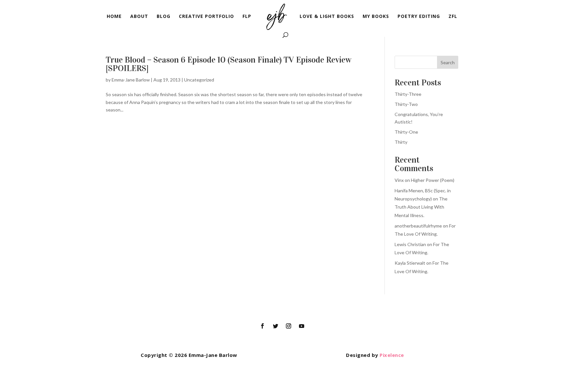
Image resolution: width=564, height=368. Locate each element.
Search (448, 62)
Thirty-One (406, 132)
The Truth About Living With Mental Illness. (421, 207)
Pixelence (392, 355)
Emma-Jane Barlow (131, 79)
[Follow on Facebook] (262, 326)
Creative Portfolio (206, 16)
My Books (376, 16)
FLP (247, 16)
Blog (163, 16)
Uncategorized (199, 79)
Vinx (399, 180)
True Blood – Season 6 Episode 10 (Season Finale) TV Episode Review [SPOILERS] (229, 64)
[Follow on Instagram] (288, 326)
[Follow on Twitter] (275, 326)
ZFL (452, 16)
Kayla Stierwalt (410, 263)
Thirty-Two (406, 104)
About (139, 16)
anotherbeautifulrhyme (418, 225)
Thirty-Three (408, 94)
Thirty (401, 142)
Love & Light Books (327, 16)
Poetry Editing (419, 16)
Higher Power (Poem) (432, 180)
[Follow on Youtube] (301, 326)
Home (114, 16)
